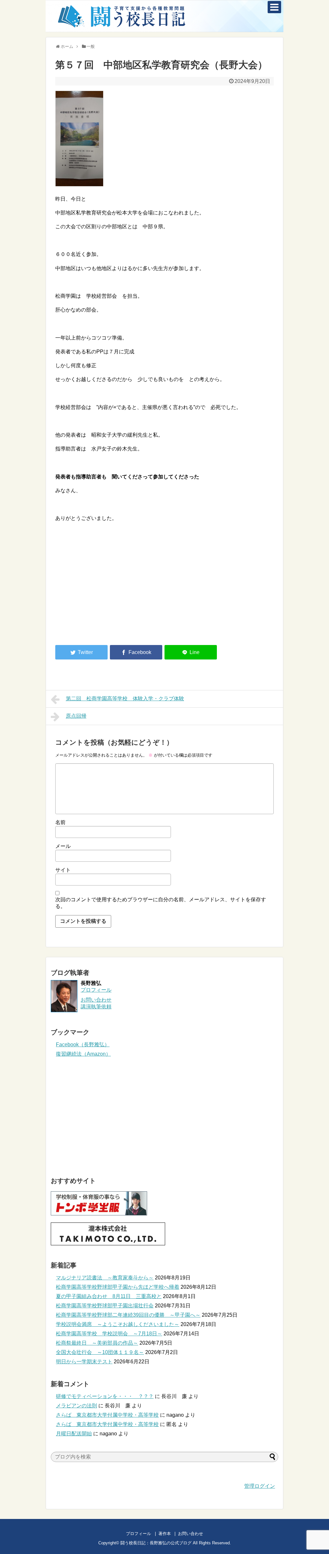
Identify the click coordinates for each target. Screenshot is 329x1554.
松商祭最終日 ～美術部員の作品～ (97, 1343)
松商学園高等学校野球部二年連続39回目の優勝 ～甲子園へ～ (128, 1315)
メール (63, 846)
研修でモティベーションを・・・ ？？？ (105, 1396)
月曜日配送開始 (74, 1433)
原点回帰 (76, 716)
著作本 (164, 1533)
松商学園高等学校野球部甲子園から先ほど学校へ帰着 (117, 1287)
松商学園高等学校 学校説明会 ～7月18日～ (109, 1333)
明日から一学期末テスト (84, 1361)
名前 (60, 822)
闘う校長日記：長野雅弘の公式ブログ (155, 1542)
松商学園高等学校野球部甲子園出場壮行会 (105, 1305)
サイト (63, 870)
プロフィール (96, 990)
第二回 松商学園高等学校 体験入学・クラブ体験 (125, 698)
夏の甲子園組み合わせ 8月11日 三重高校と (109, 1296)
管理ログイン (259, 1486)
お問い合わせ (197, 1533)
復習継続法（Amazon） (83, 1054)
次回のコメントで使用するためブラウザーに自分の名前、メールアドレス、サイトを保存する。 (160, 903)
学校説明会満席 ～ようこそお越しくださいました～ (117, 1324)
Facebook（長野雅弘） (83, 1044)
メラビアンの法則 (76, 1405)
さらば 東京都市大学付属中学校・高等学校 (107, 1415)
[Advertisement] (109, 587)
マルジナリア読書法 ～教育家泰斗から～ (105, 1277)
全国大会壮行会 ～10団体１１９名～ (100, 1352)
